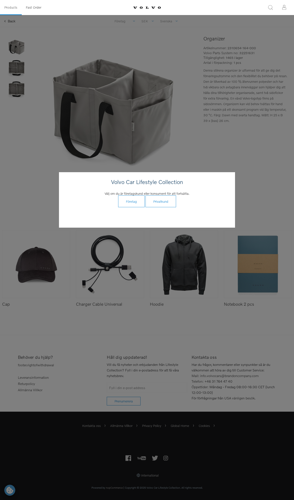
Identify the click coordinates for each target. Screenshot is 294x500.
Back (11, 21)
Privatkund (160, 201)
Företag (131, 201)
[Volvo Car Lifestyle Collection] (147, 7)
